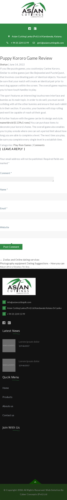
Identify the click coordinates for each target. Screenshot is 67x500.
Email (3, 208)
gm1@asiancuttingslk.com (50, 42)
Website (4, 227)
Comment (6, 173)
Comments (39, 145)
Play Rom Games (22, 145)
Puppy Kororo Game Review (26, 58)
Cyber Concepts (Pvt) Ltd (33, 494)
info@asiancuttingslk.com (19, 302)
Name (4, 189)
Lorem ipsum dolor (29, 341)
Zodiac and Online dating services (19, 259)
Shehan (4, 64)
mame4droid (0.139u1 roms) (15, 122)
